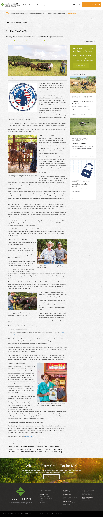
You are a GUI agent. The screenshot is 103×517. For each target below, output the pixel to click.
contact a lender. (66, 504)
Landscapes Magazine (41, 5)
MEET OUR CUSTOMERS (36, 41)
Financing (12, 451)
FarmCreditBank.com (68, 498)
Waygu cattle (42, 446)
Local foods (13, 446)
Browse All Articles (71, 13)
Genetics (48, 449)
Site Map (42, 513)
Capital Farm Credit (24, 449)
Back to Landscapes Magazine (19, 22)
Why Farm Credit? (45, 496)
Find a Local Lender (91, 4)
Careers (42, 500)
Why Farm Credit (27, 5)
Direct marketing (27, 446)
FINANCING (21, 41)
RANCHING (10, 41)
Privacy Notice (50, 513)
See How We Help (81, 65)
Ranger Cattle (29, 436)
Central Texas (55, 446)
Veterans (38, 449)
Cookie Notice (59, 513)
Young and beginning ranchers (31, 451)
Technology (58, 449)
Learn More (51, 477)
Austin (11, 449)
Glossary (42, 502)
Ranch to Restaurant (52, 451)
